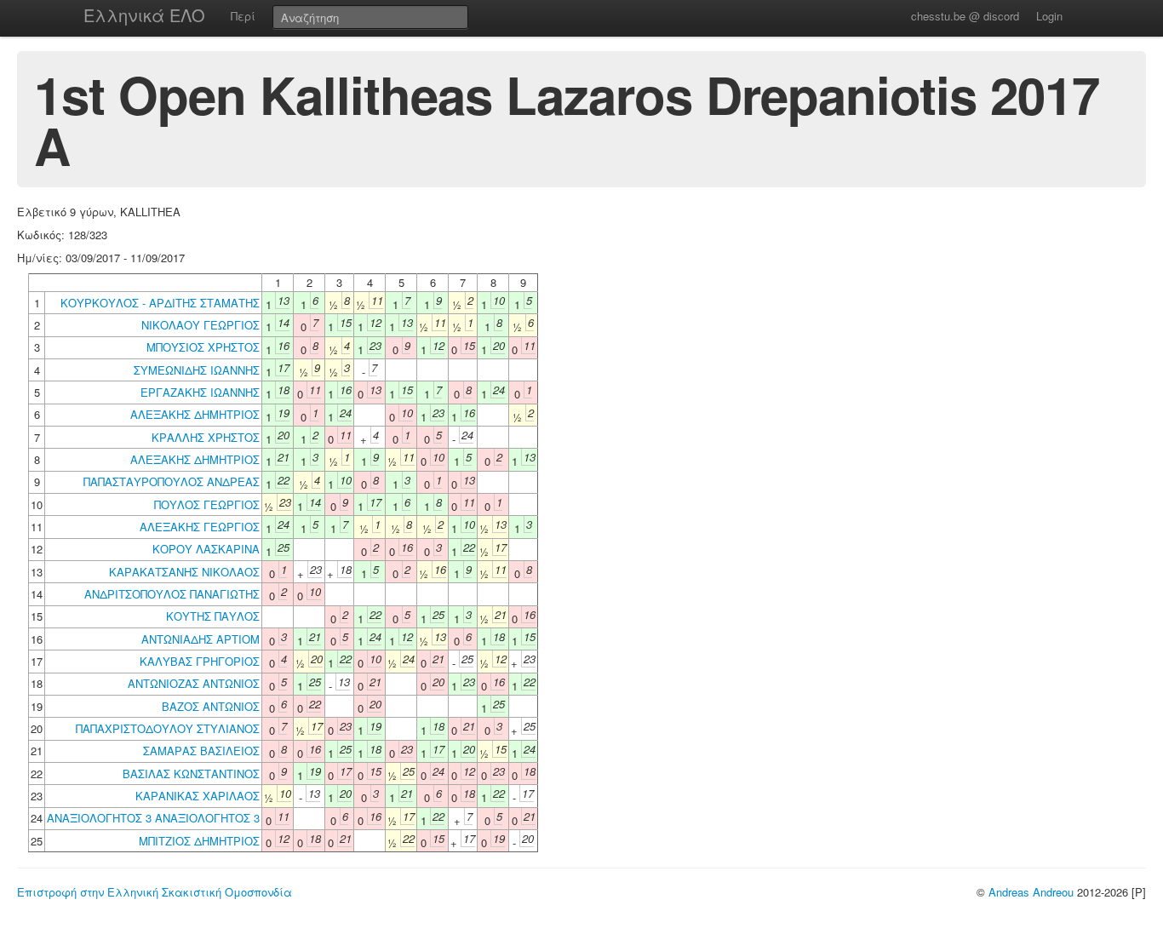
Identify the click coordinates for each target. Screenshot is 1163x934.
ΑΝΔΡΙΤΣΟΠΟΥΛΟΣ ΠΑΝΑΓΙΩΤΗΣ (172, 594)
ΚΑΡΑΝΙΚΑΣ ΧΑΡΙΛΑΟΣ (197, 796)
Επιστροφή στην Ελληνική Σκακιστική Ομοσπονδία (154, 892)
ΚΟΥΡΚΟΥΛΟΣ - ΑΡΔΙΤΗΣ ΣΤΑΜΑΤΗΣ (160, 303)
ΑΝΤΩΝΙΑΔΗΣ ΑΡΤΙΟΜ (200, 639)
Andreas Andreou (1031, 892)
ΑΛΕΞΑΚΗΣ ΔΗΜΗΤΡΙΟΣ (195, 414)
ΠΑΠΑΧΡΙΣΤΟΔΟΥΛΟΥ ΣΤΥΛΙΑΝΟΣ (168, 728)
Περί (243, 16)
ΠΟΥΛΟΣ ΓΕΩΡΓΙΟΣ (207, 504)
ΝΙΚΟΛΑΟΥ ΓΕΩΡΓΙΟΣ (200, 325)
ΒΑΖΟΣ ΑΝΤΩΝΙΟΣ (211, 706)
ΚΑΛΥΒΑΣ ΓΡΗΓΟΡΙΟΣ (200, 661)
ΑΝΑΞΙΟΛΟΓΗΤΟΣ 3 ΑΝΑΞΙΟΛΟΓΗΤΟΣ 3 (153, 818)
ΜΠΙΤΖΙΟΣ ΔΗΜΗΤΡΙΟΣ (199, 841)
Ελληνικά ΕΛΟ (144, 15)
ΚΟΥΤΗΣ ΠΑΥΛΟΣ (213, 616)
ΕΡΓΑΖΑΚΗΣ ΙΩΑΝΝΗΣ (200, 392)
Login (1049, 16)
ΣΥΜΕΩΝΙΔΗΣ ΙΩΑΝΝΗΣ (197, 370)
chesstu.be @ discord (965, 16)
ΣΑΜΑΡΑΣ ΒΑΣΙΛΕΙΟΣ (201, 750)
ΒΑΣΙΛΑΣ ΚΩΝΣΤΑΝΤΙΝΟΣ (191, 773)
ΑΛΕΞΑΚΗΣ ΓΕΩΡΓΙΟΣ (200, 527)
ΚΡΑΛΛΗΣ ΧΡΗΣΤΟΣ (206, 437)
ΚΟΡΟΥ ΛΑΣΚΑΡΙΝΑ (206, 549)
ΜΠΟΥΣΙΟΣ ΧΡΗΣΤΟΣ (203, 347)
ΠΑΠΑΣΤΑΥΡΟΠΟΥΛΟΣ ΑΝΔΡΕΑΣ (171, 481)
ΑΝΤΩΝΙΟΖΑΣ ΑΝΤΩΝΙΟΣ (194, 683)
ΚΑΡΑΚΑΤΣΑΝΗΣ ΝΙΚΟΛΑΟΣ (184, 572)
